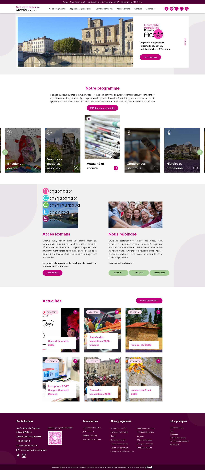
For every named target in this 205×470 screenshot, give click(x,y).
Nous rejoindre (150, 56)
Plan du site (174, 444)
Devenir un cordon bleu (120, 447)
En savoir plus (53, 272)
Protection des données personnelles (82, 467)
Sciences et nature (118, 440)
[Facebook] (18, 456)
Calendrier (150, 8)
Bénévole (118, 272)
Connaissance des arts (119, 444)
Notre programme (57, 8)
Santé (113, 436)
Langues (140, 436)
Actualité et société (118, 428)
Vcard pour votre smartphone (34, 450)
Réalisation (140, 467)
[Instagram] (24, 456)
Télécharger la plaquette (102, 107)
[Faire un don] (187, 9)
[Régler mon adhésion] (182, 9)
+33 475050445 (23, 440)
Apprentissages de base (80, 8)
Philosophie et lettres (145, 432)
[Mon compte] (166, 9)
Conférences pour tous (146, 428)
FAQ (171, 431)
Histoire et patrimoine (119, 432)
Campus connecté (104, 8)
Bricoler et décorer (144, 447)
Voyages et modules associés (122, 451)
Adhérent (139, 272)
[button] (185, 39)
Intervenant (159, 272)
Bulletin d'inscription (178, 438)
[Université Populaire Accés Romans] (27, 8)
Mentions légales (58, 467)
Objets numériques (144, 440)
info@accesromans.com (27, 445)
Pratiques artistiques (145, 444)
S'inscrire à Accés (176, 428)
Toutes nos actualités (149, 300)
